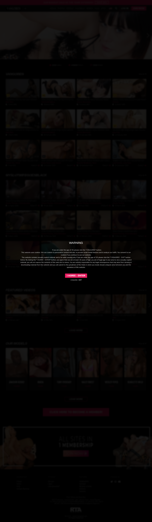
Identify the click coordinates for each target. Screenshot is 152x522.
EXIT (80, 280)
